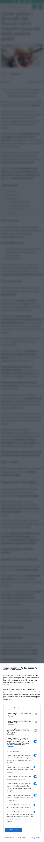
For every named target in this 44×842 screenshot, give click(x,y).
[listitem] (22, 708)
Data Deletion (9, 838)
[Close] (39, 668)
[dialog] (22, 753)
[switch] (35, 714)
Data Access (22, 838)
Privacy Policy (35, 838)
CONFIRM (13, 830)
